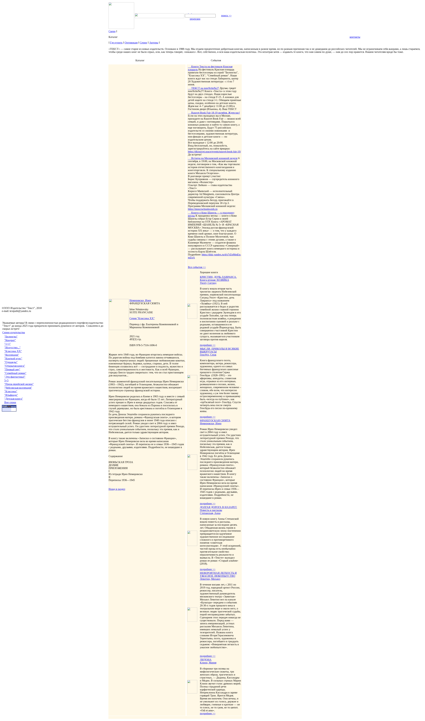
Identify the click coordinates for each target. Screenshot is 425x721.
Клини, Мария (208, 662)
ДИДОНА (206, 659)
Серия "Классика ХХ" (142, 318)
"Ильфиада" (11, 395)
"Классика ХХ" (13, 351)
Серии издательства (13, 332)
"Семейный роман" (15, 373)
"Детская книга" (13, 398)
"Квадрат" (10, 340)
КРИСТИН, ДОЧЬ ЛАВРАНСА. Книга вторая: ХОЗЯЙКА (218, 278)
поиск (226, 15)
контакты (355, 37)
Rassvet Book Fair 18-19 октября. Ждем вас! (214, 112)
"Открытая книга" (14, 365)
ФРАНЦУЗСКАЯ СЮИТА (215, 420)
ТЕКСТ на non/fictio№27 (203, 88)
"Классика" (10, 391)
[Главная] (187, 12)
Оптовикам (131, 42)
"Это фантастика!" (14, 376)
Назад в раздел (117, 489)
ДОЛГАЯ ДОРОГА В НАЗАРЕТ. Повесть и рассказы (218, 509)
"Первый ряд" (12, 369)
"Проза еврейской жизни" (19, 384)
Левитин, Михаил (210, 578)
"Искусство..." (12, 347)
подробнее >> (207, 345)
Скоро (112, 31)
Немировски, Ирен (140, 300)
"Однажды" (11, 362)
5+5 (6, 380)
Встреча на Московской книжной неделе (213, 158)
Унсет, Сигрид (208, 283)
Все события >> (197, 267)
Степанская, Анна (210, 513)
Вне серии (10, 402)
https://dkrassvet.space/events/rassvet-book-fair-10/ (214, 151)
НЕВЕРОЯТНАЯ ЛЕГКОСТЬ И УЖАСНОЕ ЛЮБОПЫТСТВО (218, 574)
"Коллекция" (11, 354)
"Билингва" (11, 336)
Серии (143, 42)
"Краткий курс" (13, 358)
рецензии (195, 18)
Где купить (116, 42)
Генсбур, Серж (208, 354)
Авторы (153, 42)
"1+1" (7, 343)
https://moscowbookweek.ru (202, 209)
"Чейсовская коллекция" (18, 387)
